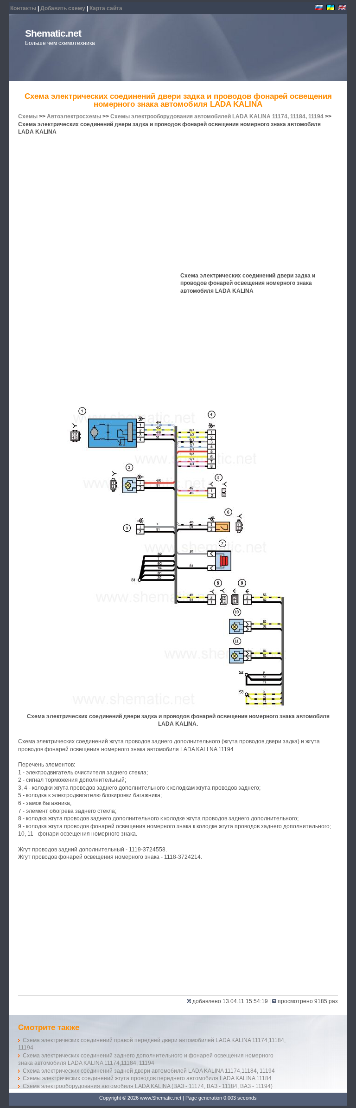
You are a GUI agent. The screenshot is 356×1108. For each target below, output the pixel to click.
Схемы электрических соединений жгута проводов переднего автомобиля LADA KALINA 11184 (147, 1078)
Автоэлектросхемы (74, 116)
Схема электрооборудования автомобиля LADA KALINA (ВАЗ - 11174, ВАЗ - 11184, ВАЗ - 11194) (148, 1086)
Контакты (23, 8)
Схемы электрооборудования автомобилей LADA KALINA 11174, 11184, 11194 (217, 116)
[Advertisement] (178, 207)
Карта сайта (105, 8)
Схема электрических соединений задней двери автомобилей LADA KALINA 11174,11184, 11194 (149, 1071)
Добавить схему (62, 8)
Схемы (28, 116)
